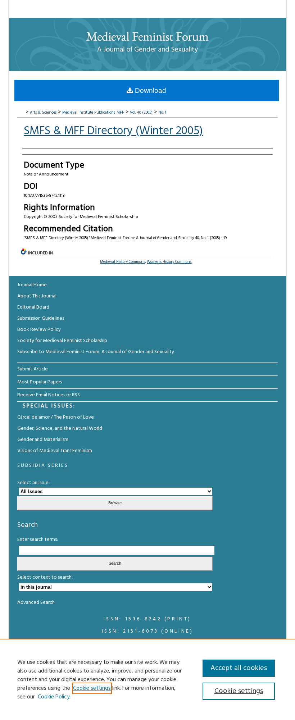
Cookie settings (92, 688)
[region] (147, 679)
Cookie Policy (54, 697)
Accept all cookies (238, 668)
